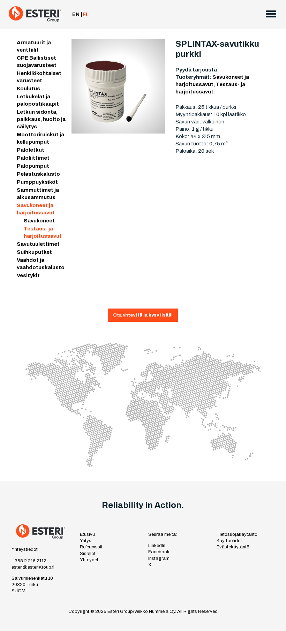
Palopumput (33, 166)
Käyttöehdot (229, 540)
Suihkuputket (34, 252)
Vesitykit (28, 275)
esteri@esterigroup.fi (33, 567)
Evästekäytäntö (233, 547)
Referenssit (91, 547)
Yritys (85, 540)
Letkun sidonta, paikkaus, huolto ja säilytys (41, 119)
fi (85, 14)
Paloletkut (30, 150)
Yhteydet (89, 559)
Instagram (159, 558)
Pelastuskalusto (38, 174)
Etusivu (87, 534)
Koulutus (28, 88)
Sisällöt (88, 553)
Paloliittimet (33, 158)
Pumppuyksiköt (37, 182)
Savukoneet (39, 220)
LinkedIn (156, 545)
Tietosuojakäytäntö (237, 534)
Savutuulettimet (38, 244)
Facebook (159, 551)
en (76, 14)
